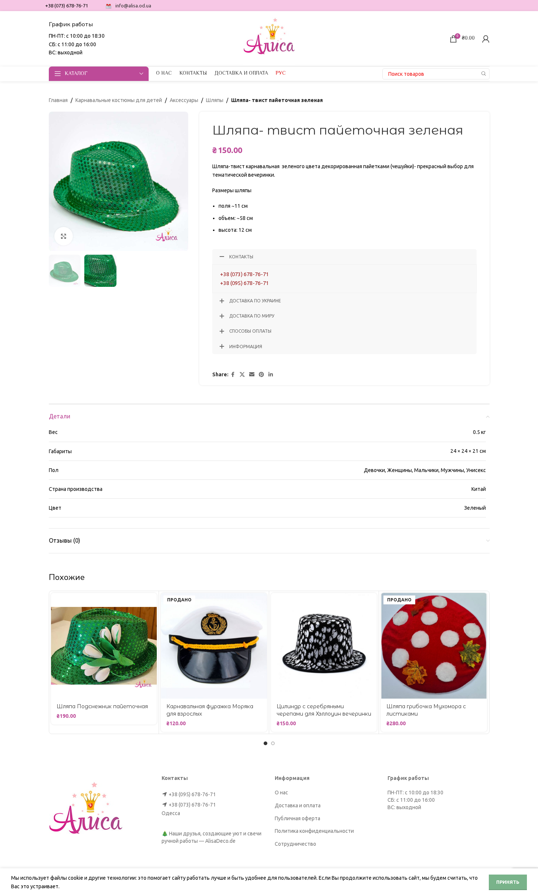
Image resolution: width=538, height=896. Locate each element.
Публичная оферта (297, 818)
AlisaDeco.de (220, 841)
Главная (58, 100)
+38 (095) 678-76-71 (244, 283)
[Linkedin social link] (270, 375)
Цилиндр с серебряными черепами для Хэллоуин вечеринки (324, 710)
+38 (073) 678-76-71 (244, 274)
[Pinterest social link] (261, 375)
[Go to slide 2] (273, 743)
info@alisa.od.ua (133, 5)
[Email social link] (252, 375)
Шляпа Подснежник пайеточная (102, 706)
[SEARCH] (484, 73)
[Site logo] (269, 38)
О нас (281, 792)
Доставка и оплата (298, 805)
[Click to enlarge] (63, 236)
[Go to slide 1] (265, 743)
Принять (508, 882)
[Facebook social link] (233, 375)
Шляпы (214, 100)
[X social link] (242, 375)
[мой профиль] (485, 38)
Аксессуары (184, 100)
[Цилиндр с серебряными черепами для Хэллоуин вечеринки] (324, 646)
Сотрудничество (295, 844)
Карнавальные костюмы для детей (118, 100)
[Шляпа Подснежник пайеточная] (104, 646)
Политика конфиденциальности (314, 831)
